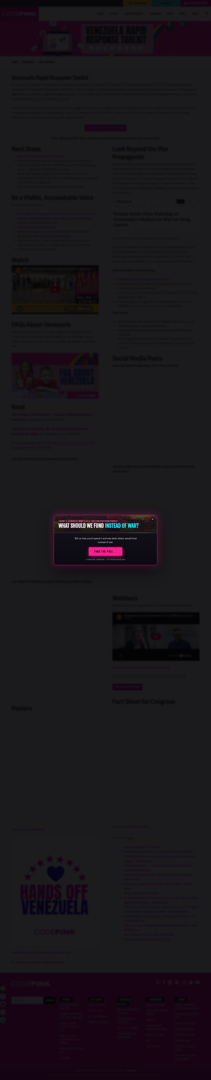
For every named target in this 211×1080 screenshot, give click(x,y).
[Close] (152, 519)
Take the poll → (105, 551)
